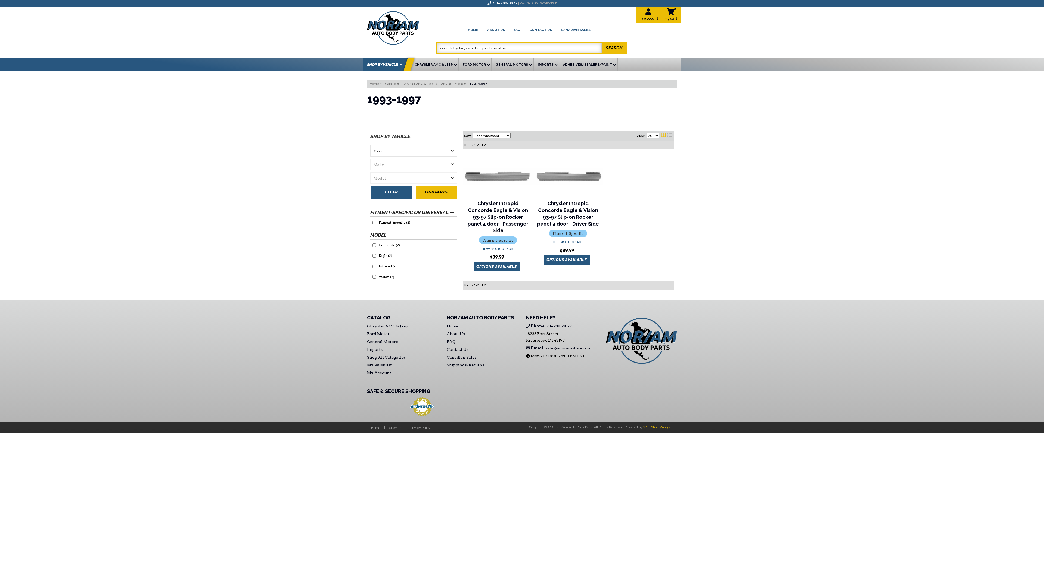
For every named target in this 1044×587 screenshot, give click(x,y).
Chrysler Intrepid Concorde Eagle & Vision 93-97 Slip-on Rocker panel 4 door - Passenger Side (498, 217)
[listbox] (413, 151)
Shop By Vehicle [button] (382, 65)
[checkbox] (374, 222)
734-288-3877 (551, 326)
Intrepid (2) (388, 266)
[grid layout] (663, 135)
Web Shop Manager (657, 427)
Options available (496, 266)
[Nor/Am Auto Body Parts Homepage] (401, 27)
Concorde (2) (389, 245)
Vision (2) (386, 277)
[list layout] (669, 135)
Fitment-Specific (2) (394, 222)
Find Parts (436, 192)
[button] (531, 48)
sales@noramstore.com (560, 348)
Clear (391, 192)
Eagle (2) (385, 256)
